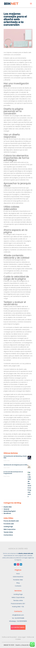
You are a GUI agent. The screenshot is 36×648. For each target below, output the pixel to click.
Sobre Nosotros (18, 577)
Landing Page (8, 526)
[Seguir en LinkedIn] (21, 564)
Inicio (18, 574)
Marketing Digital (10, 511)
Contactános (8, 535)
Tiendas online (18, 600)
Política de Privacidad (9, 637)
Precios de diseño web (11, 521)
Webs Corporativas (18, 597)
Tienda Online (8, 532)
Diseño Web (8, 507)
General (6, 509)
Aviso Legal (21, 637)
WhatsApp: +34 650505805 (18, 621)
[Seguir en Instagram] (18, 564)
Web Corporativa (9, 529)
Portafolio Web (18, 580)
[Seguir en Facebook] (15, 564)
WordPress (7, 513)
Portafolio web (9, 524)
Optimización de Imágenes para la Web (15, 465)
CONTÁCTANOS (19, 627)
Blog (18, 583)
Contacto (18, 586)
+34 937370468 (19, 618)
